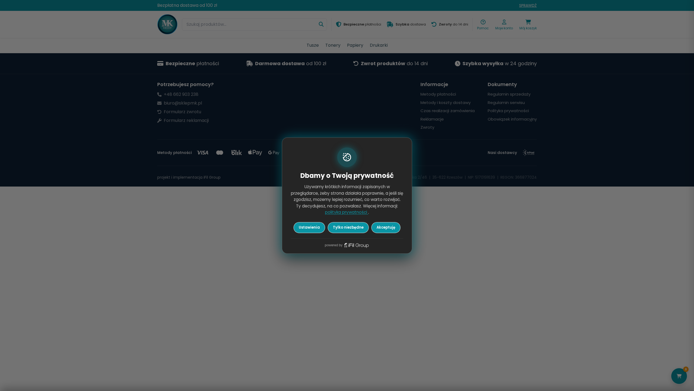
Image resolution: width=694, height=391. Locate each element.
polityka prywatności (346, 212)
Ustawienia (309, 227)
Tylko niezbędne (348, 227)
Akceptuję (386, 227)
